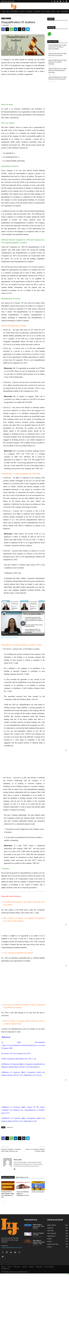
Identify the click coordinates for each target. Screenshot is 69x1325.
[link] (4, 614)
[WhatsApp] (11, 29)
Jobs (43, 11)
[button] (67, 11)
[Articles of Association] (38, 1185)
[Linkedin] (57, 1)
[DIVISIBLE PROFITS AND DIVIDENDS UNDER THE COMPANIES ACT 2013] (7, 1185)
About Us (3, 1267)
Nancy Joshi (6, 25)
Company (9, 18)
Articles (8, 16)
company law (9, 1127)
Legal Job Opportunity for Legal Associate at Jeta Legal (57, 54)
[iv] (25, 593)
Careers (10, 1267)
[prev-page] (2, 1201)
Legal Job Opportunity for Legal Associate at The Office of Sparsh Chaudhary (57, 47)
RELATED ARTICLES (8, 1177)
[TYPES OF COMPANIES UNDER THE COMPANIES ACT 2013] (23, 1185)
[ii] (2, 188)
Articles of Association (38, 1192)
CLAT (53, 11)
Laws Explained (14, 11)
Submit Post (63, 11)
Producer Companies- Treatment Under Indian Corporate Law (11, 1150)
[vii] (41, 818)
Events (58, 11)
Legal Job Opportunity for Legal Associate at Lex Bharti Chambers (57, 62)
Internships (47, 11)
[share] (41, 613)
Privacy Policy (39, 1267)
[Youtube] (66, 1)
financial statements (10, 112)
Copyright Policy (5, 1268)
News (8, 11)
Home (4, 11)
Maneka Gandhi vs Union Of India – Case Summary (38, 1226)
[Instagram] (54, 1)
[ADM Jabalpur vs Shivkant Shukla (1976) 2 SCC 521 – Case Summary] (27, 1241)
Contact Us (24, 1267)
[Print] (24, 29)
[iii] (37, 413)
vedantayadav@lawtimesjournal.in (11, 1247)
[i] (18, 118)
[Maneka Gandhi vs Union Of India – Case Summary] (27, 1225)
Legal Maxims (37, 11)
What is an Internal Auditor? (17, 614)
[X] (63, 1)
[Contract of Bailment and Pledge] (27, 1234)
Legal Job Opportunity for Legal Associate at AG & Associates (57, 78)
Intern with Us (16, 1267)
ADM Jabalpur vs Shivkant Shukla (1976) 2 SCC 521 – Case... (38, 1242)
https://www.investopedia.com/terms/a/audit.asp (18, 1045)
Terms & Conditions (49, 1267)
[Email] (19, 29)
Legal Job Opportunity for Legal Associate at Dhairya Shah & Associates (57, 70)
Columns (22, 11)
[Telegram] (60, 1)
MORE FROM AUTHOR (22, 1177)
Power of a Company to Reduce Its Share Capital (35, 1150)
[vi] (12, 746)
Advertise (31, 1267)
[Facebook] (51, 1)
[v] (37, 699)
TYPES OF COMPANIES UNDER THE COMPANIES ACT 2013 (22, 1193)
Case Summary (30, 11)
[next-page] (5, 1201)
